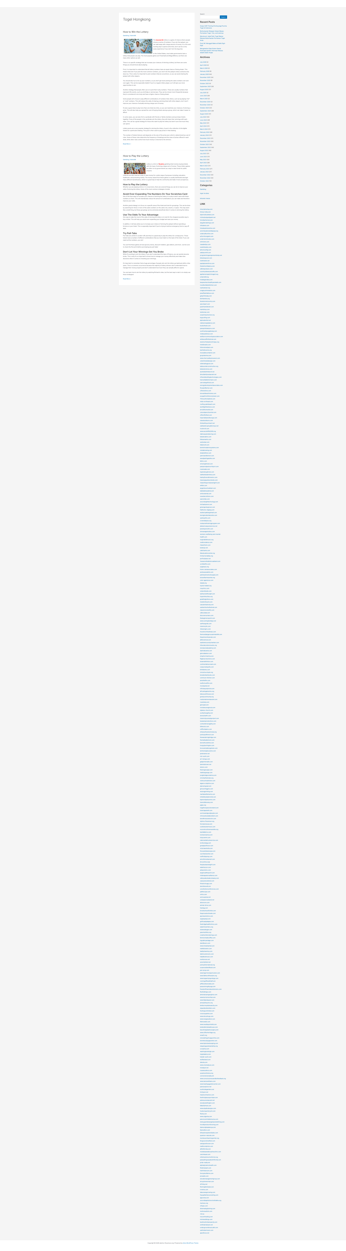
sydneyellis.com (205, 518)
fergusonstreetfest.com (207, 1141)
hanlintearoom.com (206, 1170)
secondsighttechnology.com (209, 502)
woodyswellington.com (207, 1103)
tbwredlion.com (205, 1130)
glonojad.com (204, 705)
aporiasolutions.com (206, 916)
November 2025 (205, 80)
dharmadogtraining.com (207, 1208)
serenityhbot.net (205, 962)
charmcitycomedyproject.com (209, 718)
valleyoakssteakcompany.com (209, 878)
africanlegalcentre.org (207, 691)
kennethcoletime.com (207, 743)
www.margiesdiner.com (207, 1019)
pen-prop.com (204, 970)
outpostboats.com (205, 591)
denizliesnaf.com (205, 886)
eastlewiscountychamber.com (209, 642)
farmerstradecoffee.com (207, 938)
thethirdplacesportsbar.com (209, 1097)
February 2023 (204, 169)
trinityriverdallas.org (206, 556)
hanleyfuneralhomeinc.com (208, 477)
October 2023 (204, 144)
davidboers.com (205, 943)
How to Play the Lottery (136, 155)
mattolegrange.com (206, 772)
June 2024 (203, 120)
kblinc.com (203, 461)
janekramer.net (205, 753)
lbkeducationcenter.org (207, 553)
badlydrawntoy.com (206, 951)
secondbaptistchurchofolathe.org (210, 1200)
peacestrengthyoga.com (207, 986)
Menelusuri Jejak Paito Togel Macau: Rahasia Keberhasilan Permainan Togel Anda (212, 38)
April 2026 (203, 65)
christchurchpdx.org (206, 672)
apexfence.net (204, 1233)
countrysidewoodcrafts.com (209, 271)
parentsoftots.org (205, 932)
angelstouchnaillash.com (208, 488)
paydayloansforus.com (207, 263)
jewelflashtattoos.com (207, 293)
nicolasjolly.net (204, 686)
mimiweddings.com (206, 1219)
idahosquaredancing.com (208, 434)
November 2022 (205, 178)
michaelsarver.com (206, 504)
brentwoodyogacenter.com (208, 1040)
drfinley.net (203, 1184)
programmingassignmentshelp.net (211, 255)
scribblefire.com (205, 564)
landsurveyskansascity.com (208, 1005)
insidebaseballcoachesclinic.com (210, 1152)
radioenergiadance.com (207, 323)
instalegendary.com (206, 279)
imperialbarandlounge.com (208, 418)
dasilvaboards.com (206, 650)
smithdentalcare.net (206, 1225)
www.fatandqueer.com (207, 1000)
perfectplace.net (205, 558)
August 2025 (204, 89)
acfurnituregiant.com (206, 236)
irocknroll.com (204, 428)
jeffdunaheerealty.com (207, 984)
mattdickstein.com (206, 948)
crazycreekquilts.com (207, 667)
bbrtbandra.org (205, 298)
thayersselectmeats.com (208, 913)
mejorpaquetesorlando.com (209, 480)
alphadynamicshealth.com (208, 1165)
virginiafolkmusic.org (206, 539)
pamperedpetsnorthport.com (209, 466)
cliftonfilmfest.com (206, 415)
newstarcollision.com (207, 496)
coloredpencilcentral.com (208, 412)
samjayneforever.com (207, 1143)
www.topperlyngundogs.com (209, 978)
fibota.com (203, 1114)
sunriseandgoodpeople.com (209, 813)
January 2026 (204, 74)
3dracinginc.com (205, 629)
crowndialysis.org (205, 521)
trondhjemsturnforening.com (209, 1124)
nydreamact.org (205, 288)
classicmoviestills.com (207, 610)
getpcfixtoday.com (206, 296)
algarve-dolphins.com (207, 783)
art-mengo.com (205, 759)
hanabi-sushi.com (205, 1057)
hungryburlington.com (207, 745)
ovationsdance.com (206, 542)
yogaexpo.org (204, 567)
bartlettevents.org (206, 350)
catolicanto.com (205, 550)
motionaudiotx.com (206, 1211)
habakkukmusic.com (206, 957)
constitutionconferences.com (209, 889)
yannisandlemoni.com (207, 456)
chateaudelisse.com (206, 334)
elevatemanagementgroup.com (210, 1179)
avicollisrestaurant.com (207, 859)
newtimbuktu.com (205, 247)
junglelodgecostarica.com (208, 775)
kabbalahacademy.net (207, 491)
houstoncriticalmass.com (208, 632)
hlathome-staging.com (207, 510)
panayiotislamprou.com (207, 328)
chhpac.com (204, 1206)
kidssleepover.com (206, 258)
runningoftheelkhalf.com (208, 981)
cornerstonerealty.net (207, 1076)
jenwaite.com (204, 1176)
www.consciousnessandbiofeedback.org (213, 1078)
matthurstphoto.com (206, 1146)
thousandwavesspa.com (207, 851)
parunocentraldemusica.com (209, 1119)
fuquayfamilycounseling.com (209, 1195)
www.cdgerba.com (206, 1116)
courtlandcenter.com (206, 854)
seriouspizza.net (205, 897)
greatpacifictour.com (206, 845)
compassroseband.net (207, 900)
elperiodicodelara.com (207, 214)
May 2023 (203, 159)
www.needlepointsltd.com (208, 1024)
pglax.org (203, 805)
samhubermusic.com (206, 1230)
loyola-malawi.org (205, 586)
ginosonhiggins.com (206, 789)
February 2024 (204, 132)
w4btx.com (203, 485)
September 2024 (205, 111)
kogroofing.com (205, 317)
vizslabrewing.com (206, 450)
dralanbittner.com (205, 453)
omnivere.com (204, 242)
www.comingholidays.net (208, 621)
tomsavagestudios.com (207, 531)
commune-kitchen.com (207, 678)
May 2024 (203, 123)
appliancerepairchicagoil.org (209, 274)
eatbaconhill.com (205, 252)
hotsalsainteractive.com (207, 228)
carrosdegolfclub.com (207, 382)
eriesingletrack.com (206, 464)
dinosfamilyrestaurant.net (208, 374)
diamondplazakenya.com (208, 1127)
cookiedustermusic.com (207, 827)
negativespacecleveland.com (209, 808)
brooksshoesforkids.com (208, 910)
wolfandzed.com (205, 1059)
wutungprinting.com (206, 791)
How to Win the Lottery (135, 31)
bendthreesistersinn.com (208, 818)
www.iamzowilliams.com (208, 1081)
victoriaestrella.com (206, 848)
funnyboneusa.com (206, 824)
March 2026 (204, 68)
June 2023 (203, 156)
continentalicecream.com (208, 664)
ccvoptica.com (204, 1049)
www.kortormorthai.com (208, 997)
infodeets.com (204, 225)
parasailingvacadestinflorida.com (210, 1160)
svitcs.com (203, 894)
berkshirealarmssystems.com (209, 447)
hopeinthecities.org (206, 596)
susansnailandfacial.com (208, 967)
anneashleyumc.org (206, 1003)
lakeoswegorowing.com (207, 1192)
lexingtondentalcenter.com (208, 515)
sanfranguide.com (205, 623)
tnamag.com (204, 908)
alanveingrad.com (205, 786)
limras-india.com (205, 212)
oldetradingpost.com (206, 363)
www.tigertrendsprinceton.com (210, 973)
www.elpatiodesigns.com (208, 1108)
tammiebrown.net (205, 764)
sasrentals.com (205, 499)
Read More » (127, 144)
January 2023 (204, 172)
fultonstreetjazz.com (206, 347)
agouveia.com (204, 1198)
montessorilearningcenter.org (209, 1138)
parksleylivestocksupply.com (209, 575)
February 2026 (204, 71)
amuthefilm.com (205, 680)
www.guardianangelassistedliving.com (212, 1122)
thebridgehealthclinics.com (208, 924)
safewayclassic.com (206, 269)
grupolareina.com (205, 355)
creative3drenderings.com (208, 935)
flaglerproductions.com (207, 659)
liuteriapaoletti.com (206, 810)
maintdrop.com (205, 309)
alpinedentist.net (205, 320)
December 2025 (205, 77)
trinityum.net (204, 1092)
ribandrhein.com (205, 545)
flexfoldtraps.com (205, 992)
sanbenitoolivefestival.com (208, 607)
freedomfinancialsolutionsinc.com (211, 989)
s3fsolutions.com (205, 391)
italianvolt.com (204, 445)
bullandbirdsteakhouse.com (209, 1027)
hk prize (161, 164)
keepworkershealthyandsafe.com (210, 282)
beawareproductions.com (208, 721)
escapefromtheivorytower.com (209, 396)
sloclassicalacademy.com (208, 648)
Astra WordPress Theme (190, 1243)
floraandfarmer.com (206, 388)
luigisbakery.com (205, 1054)
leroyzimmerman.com (207, 1181)
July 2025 (203, 92)
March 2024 (204, 129)
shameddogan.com (206, 929)
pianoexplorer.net (205, 1087)
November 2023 (205, 141)
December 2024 (205, 102)
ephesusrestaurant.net (207, 1100)
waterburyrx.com (205, 867)
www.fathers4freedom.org (208, 975)
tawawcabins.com (205, 437)
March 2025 (204, 98)
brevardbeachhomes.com (208, 393)
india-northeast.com (206, 401)
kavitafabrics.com (205, 832)
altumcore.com (204, 902)
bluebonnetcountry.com (207, 301)
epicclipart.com (205, 304)
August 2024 (204, 114)
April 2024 (203, 126)
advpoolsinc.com (205, 870)
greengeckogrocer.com (207, 507)
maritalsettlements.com (207, 794)
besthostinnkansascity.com (208, 1222)
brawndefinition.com (206, 661)
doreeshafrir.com (205, 715)
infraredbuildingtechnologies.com (211, 377)
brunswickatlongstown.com (209, 748)
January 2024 (204, 135)
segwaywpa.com (205, 919)
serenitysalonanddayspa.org (209, 231)
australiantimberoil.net (207, 372)
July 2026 (203, 62)
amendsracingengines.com (208, 994)
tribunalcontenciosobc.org (208, 645)
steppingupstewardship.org (209, 1046)
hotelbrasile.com (205, 344)
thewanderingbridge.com (208, 737)
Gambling (126, 35)
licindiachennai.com (206, 220)
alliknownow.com (205, 640)
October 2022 (204, 181)
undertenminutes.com (207, 239)
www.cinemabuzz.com (207, 1065)
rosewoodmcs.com (206, 1070)
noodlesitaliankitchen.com (208, 285)
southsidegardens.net (207, 1089)
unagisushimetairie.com (207, 290)
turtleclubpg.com (205, 843)
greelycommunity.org (207, 697)
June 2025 (203, 96)
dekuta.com (203, 1062)
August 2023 (204, 150)
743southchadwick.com (207, 399)
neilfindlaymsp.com (206, 856)
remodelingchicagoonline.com (209, 1038)
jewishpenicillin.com (206, 529)
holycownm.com (205, 837)
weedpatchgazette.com (207, 458)
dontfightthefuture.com (207, 407)
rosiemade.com (205, 469)
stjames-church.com (206, 710)
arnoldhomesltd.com (206, 409)
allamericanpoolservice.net (208, 526)
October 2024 (204, 108)
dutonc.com (204, 767)
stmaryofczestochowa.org (208, 732)
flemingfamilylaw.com (207, 1187)
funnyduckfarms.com (206, 1173)
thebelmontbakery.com (207, 266)
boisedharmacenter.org (207, 577)
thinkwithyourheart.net (207, 423)
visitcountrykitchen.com (207, 780)
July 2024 (203, 117)
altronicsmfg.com (205, 250)
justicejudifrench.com (207, 734)
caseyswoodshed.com (207, 881)
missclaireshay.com (206, 209)
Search (202, 14)
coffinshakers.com (206, 729)
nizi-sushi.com (204, 756)
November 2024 (205, 105)
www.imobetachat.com (207, 946)
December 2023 (205, 138)
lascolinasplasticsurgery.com (209, 1030)
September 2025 (205, 86)
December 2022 (205, 175)
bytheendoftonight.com (207, 594)
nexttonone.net (205, 959)
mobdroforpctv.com (206, 602)
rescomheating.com (206, 1217)
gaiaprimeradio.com (206, 762)
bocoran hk (159, 40)
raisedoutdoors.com (206, 420)
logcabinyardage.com (207, 940)
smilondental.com (205, 493)
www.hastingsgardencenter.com (210, 1084)
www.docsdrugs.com (206, 1016)
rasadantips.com (205, 244)
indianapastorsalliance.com (208, 875)
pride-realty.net (205, 1162)
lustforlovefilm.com (206, 683)
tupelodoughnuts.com (207, 472)
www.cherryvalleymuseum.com (210, 358)
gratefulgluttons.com (206, 599)
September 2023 (205, 147)
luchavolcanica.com (206, 835)
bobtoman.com (204, 312)
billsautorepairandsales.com (209, 1133)
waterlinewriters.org (206, 927)
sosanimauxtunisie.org (207, 315)
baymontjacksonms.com (207, 799)
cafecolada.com (205, 613)
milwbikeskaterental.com (208, 797)
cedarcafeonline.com (206, 233)
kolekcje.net (204, 548)
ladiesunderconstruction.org (209, 366)
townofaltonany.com (206, 802)
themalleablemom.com (207, 740)
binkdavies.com (205, 669)
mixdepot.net (204, 1068)
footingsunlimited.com (207, 1011)
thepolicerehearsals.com (208, 637)
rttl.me (202, 1214)
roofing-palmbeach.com (207, 404)
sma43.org (203, 1035)
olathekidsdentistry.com (207, 474)
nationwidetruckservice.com (209, 840)
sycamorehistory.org (206, 1073)
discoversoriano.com (206, 615)
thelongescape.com (206, 770)
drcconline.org (204, 862)
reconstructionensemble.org (209, 829)
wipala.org (203, 583)
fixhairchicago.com (206, 883)
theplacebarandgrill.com (207, 864)
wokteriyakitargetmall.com (208, 512)
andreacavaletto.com (206, 572)
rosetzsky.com (204, 702)
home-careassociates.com (208, 569)
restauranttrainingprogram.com (210, 523)
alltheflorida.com (205, 1149)
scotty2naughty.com (206, 713)
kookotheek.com (205, 326)
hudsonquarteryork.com (207, 1111)
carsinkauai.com (205, 1154)
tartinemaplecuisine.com (208, 751)
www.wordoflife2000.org (208, 431)
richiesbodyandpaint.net (207, 217)
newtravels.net (204, 261)
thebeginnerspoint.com (207, 618)
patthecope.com (205, 892)
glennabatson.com (206, 653)
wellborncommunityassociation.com (211, 336)
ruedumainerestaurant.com (208, 699)
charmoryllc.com (205, 626)
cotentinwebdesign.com (207, 361)
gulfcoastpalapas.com (207, 921)
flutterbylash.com (205, 1168)
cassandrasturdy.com (207, 604)
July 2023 (203, 153)
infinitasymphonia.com (207, 688)
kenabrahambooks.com (207, 675)
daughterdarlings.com (207, 223)
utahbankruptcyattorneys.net (209, 426)
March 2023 (204, 166)
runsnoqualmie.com (206, 1013)
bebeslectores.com (206, 369)
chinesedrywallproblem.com (209, 816)
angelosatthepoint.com (207, 873)
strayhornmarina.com (207, 656)
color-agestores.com (206, 580)
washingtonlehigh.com (207, 1051)
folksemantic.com (205, 439)
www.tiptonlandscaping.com (209, 1043)
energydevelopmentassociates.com (211, 385)
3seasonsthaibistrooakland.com (210, 561)
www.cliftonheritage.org (207, 1032)
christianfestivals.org (206, 778)
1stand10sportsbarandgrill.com (210, 483)
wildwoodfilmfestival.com (208, 339)
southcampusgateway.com (208, 331)
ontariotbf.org (204, 277)
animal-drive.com (205, 905)
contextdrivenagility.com (208, 724)
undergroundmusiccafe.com (209, 1227)
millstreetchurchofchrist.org (209, 1157)
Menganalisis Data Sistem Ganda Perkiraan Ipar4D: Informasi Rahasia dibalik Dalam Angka (211, 50)
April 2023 (203, 162)
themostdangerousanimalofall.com (211, 634)
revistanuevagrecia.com (207, 707)
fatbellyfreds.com (205, 1105)
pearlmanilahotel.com (207, 307)
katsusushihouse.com (207, 694)
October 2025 (204, 83)
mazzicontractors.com (207, 1095)
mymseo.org (204, 1203)
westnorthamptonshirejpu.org (209, 342)
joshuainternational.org (207, 965)
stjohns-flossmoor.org (207, 821)
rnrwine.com (204, 1189)
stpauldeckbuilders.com (207, 1008)
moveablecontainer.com (207, 353)
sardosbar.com (204, 442)
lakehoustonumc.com (207, 954)
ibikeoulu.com (204, 726)
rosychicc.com (204, 588)
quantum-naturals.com (207, 1135)
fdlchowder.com (205, 1022)
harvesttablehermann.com (208, 380)
